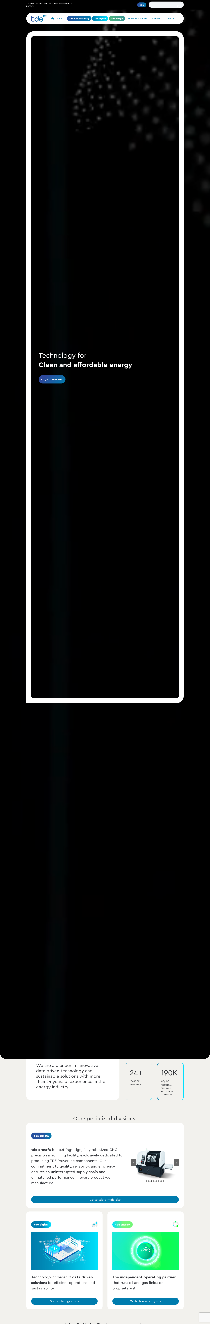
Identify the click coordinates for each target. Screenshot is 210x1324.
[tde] (39, 18)
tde (142, 4)
